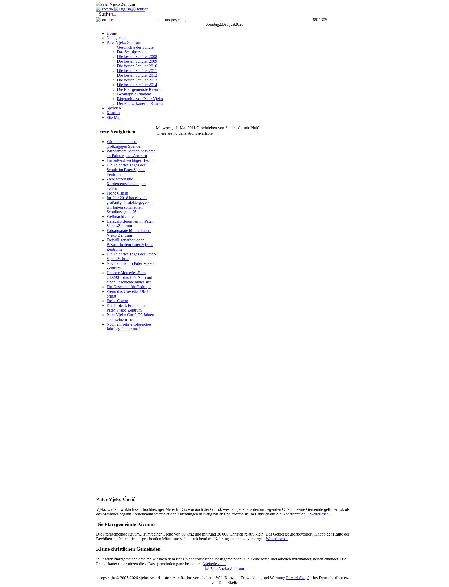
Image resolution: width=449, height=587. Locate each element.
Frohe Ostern (117, 193)
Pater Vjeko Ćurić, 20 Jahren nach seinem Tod (130, 317)
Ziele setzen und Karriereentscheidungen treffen (126, 184)
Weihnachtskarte (120, 216)
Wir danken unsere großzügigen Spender (124, 144)
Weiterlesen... (321, 514)
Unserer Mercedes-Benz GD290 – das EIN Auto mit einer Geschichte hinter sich (129, 277)
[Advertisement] (117, 414)
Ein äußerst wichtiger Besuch (131, 160)
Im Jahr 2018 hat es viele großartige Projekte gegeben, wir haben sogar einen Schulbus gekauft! (130, 205)
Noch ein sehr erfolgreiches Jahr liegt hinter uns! (129, 326)
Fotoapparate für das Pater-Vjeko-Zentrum (129, 232)
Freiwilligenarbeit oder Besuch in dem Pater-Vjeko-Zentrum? (130, 244)
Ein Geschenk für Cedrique (129, 287)
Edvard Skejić (297, 578)
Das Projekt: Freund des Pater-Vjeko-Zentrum (126, 307)
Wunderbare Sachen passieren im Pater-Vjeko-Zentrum (131, 153)
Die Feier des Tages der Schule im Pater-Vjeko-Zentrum (126, 170)
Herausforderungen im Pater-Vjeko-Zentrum (130, 223)
